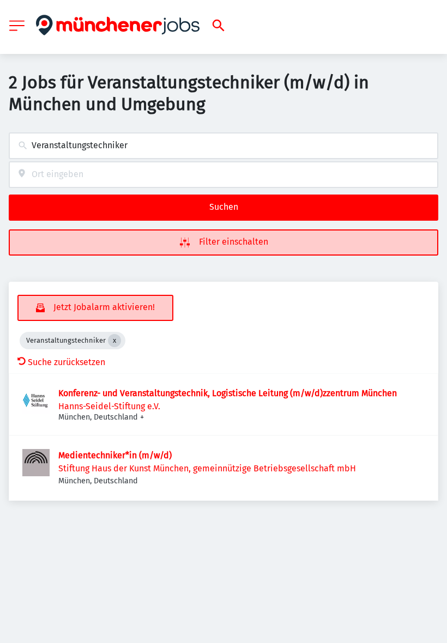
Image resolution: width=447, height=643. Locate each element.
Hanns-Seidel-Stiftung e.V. (109, 406)
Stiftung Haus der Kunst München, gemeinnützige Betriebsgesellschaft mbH (207, 468)
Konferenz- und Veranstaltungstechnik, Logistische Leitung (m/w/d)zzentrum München (227, 393)
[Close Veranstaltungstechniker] (114, 340)
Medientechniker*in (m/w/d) (115, 455)
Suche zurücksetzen (66, 362)
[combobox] (223, 145)
